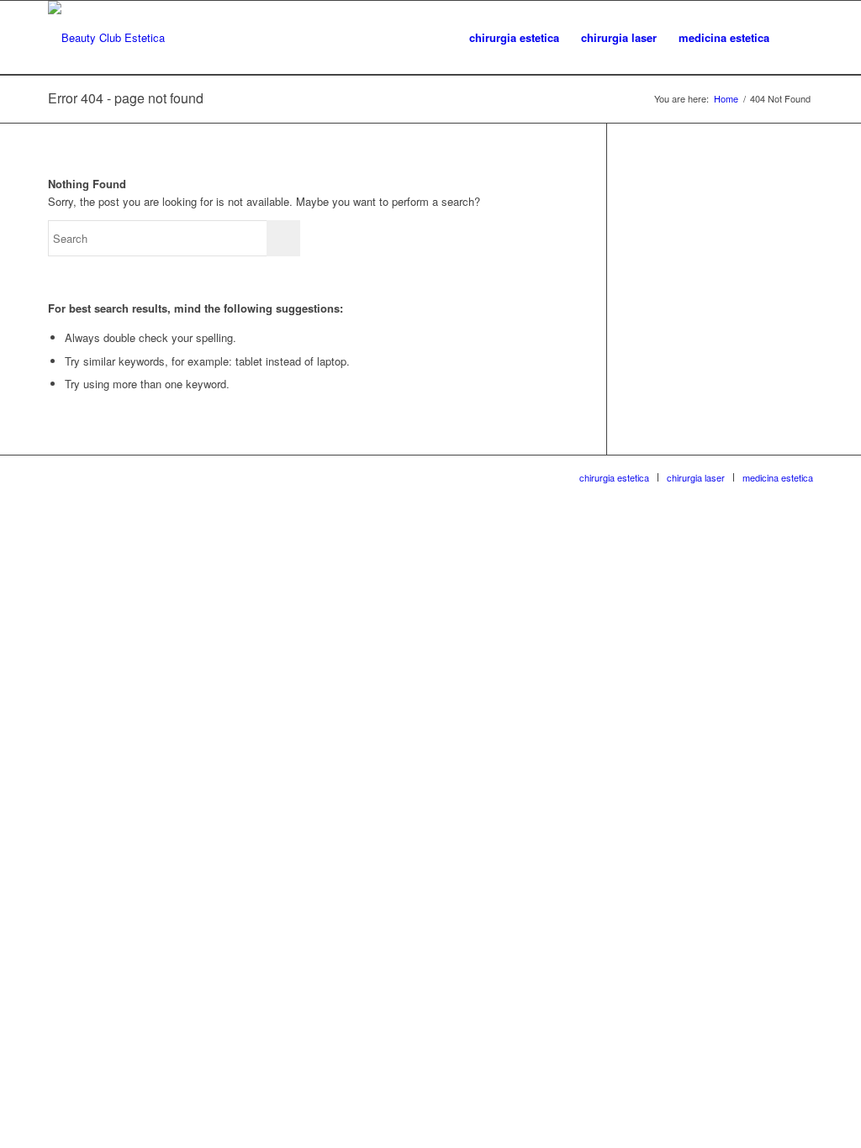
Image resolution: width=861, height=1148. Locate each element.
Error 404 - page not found (125, 98)
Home (726, 98)
